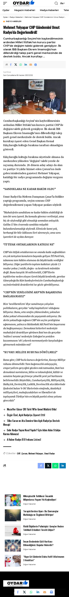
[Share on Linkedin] (25, 64)
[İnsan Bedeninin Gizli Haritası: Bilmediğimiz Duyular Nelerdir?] (13, 546)
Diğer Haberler (29, 504)
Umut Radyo (49, 453)
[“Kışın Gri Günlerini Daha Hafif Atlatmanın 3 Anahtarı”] (13, 561)
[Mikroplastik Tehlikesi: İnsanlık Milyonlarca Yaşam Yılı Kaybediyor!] (13, 500)
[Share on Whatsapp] (20, 64)
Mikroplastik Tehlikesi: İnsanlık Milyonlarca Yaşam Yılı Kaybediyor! (39, 497)
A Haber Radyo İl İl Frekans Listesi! (24, 439)
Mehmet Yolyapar (35, 453)
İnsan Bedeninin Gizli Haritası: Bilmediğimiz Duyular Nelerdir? (38, 543)
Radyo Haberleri (13, 21)
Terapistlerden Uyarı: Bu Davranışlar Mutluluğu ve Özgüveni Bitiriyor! (41, 513)
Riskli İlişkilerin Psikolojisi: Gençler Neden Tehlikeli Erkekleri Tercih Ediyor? (43, 528)
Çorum (24, 453)
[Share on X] (15, 64)
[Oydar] (22, 3)
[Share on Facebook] (11, 64)
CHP (19, 453)
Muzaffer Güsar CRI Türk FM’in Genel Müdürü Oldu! (32, 409)
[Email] (30, 64)
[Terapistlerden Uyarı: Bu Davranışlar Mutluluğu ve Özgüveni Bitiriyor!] (13, 515)
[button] (6, 3)
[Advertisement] (34, 481)
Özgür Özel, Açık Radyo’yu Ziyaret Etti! (26, 415)
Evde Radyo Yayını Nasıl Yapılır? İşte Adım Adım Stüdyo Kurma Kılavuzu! (31, 432)
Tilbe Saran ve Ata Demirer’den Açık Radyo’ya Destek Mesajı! (31, 422)
